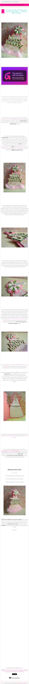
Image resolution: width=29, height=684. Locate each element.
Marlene (21, 667)
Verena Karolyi (7, 320)
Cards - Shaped (10, 670)
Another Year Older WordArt (10, 435)
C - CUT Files (8, 669)
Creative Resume (8, 5)
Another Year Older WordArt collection (16, 318)
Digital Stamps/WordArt (11, 671)
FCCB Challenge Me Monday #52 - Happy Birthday (16, 11)
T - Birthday (21, 671)
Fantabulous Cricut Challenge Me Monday (12, 119)
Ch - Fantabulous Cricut (21, 670)
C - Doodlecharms (17, 669)
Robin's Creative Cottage (18, 148)
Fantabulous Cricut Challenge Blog (10, 450)
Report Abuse (24, 683)
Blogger (19, 683)
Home (2, 5)
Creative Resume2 (18, 5)
